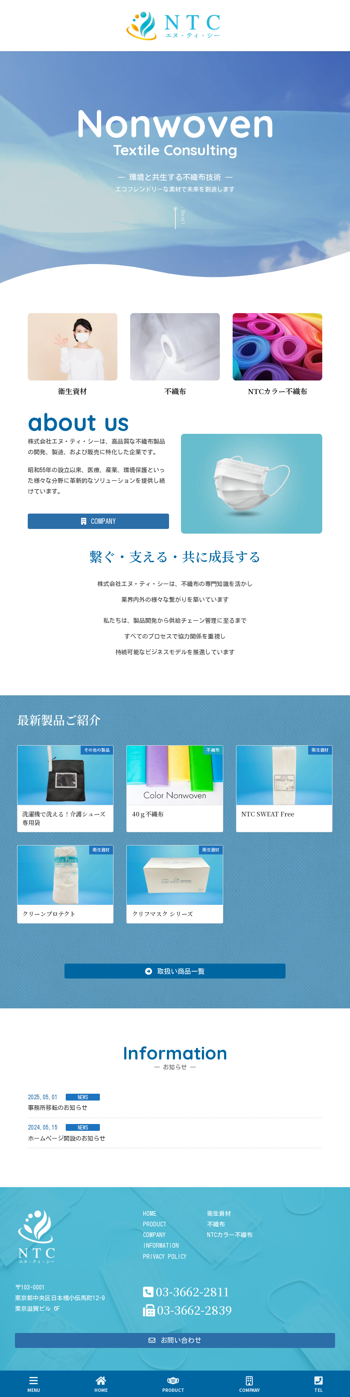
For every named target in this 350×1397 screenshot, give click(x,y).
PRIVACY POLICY (165, 1257)
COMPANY (154, 1235)
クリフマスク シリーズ (162, 913)
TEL (318, 1390)
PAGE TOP (335, 1358)
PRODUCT (154, 1224)
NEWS (83, 1097)
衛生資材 (219, 1214)
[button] (98, 521)
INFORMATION (161, 1246)
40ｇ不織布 (147, 814)
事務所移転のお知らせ (58, 1108)
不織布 (216, 1224)
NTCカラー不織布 (230, 1235)
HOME (149, 1214)
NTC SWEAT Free (267, 814)
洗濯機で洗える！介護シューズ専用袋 (63, 818)
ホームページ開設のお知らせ (66, 1138)
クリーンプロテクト (49, 913)
